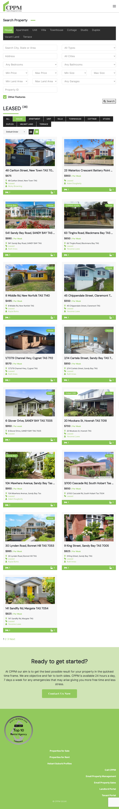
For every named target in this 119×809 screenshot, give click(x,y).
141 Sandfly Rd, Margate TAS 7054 (26, 608)
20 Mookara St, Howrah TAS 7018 (85, 421)
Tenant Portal (109, 795)
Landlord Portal (107, 789)
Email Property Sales (105, 782)
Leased (11, 183)
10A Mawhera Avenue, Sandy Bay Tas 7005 (32, 483)
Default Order (12, 132)
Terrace (27, 36)
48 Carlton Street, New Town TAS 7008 (30, 170)
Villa (43, 29)
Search (110, 101)
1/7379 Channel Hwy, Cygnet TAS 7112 (29, 358)
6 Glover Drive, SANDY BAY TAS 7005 (29, 421)
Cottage (72, 29)
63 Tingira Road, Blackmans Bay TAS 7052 (91, 233)
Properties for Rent (60, 757)
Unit (34, 29)
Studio (84, 29)
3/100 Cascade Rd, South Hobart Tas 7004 (91, 483)
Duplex (96, 29)
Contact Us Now (59, 693)
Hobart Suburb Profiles (59, 763)
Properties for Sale (59, 750)
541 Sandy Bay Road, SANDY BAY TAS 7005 (32, 233)
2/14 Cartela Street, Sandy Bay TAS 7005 (90, 358)
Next (12, 639)
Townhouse (56, 29)
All (8, 119)
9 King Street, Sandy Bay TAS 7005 (86, 546)
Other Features (16, 96)
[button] (114, 6)
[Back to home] (12, 6)
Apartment (22, 29)
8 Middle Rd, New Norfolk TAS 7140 (27, 295)
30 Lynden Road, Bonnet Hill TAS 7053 (29, 546)
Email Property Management (101, 776)
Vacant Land (12, 36)
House (8, 29)
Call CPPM (110, 770)
